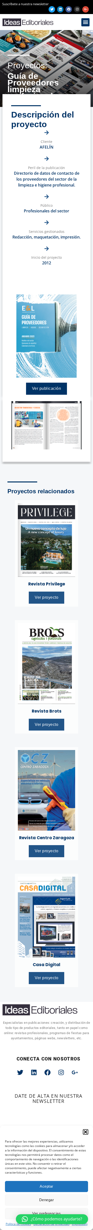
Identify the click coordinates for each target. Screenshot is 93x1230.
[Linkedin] (60, 9)
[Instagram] (77, 9)
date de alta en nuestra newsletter (49, 1098)
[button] (85, 1131)
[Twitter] (52, 9)
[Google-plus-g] (85, 9)
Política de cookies (18, 1224)
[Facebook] (68, 9)
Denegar (46, 1200)
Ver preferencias (46, 1213)
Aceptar (46, 1186)
